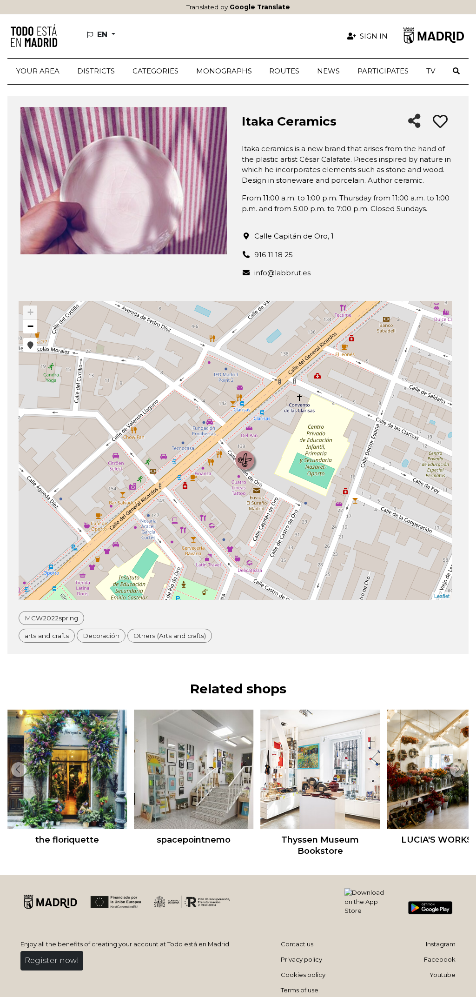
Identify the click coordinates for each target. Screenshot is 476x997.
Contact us (297, 944)
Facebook (440, 959)
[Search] (456, 71)
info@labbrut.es (282, 272)
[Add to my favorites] (440, 121)
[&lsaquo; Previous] (16, 769)
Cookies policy (303, 974)
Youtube (443, 974)
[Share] (414, 121)
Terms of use (299, 990)
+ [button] (30, 312)
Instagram (441, 944)
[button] (96, 71)
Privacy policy (301, 959)
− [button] (30, 326)
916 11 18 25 (273, 254)
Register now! (52, 960)
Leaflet (442, 595)
